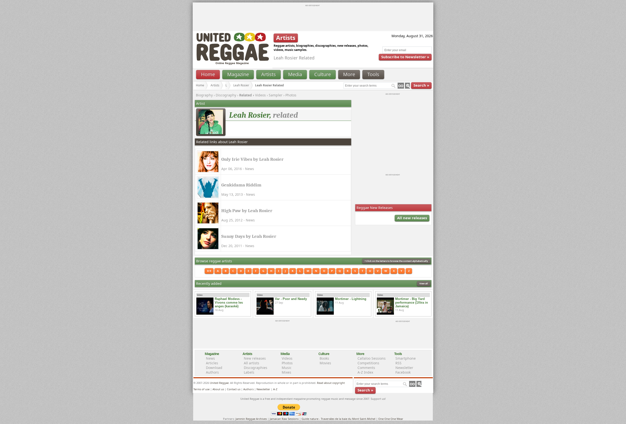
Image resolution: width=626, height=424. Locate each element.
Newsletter (404, 367)
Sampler (275, 95)
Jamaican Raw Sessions (284, 419)
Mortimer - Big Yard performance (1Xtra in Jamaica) (411, 302)
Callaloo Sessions (372, 358)
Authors (212, 372)
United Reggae (219, 383)
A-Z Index (365, 372)
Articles (212, 363)
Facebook (403, 372)
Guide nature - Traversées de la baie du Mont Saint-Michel (338, 419)
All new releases (412, 217)
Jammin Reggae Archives (251, 419)
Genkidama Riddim (241, 185)
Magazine (238, 74)
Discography (226, 95)
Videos (260, 95)
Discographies (255, 367)
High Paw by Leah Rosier (246, 210)
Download (214, 367)
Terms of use (201, 389)
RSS (398, 363)
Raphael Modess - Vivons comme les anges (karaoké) (229, 302)
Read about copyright (331, 383)
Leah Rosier (241, 85)
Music (286, 367)
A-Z (275, 389)
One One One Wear (390, 419)
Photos (290, 95)
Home (208, 74)
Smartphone (405, 358)
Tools (373, 74)
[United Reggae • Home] (232, 59)
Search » (421, 85)
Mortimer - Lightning (350, 299)
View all (423, 283)
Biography (204, 95)
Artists (268, 74)
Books (324, 358)
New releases (255, 358)
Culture (322, 74)
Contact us (233, 389)
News (210, 358)
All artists (251, 363)
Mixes (286, 372)
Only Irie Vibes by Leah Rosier (252, 159)
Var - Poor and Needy (291, 299)
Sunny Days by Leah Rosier (248, 236)
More (349, 74)
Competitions (368, 363)
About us (218, 389)
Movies (325, 363)
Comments (366, 367)
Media (295, 74)
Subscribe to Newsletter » (405, 56)
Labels (249, 372)
